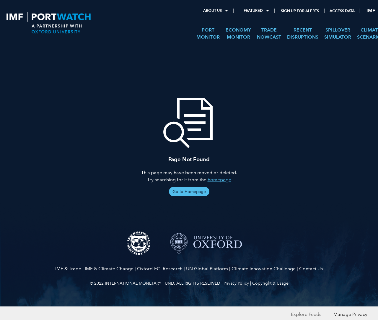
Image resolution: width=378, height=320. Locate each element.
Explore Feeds (306, 314)
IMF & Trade (68, 268)
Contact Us (311, 268)
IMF (370, 10)
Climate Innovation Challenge (264, 268)
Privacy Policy (236, 283)
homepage (219, 179)
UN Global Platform (207, 268)
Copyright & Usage (270, 283)
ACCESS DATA (342, 11)
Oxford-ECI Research (160, 268)
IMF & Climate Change (109, 268)
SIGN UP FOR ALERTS (300, 11)
